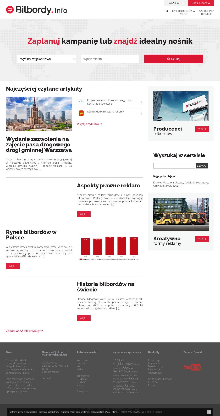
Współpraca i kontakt (206, 12)
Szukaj (175, 59)
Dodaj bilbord (200, 2)
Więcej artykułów (88, 124)
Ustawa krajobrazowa (124, 387)
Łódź (79, 366)
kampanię (63, 41)
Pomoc (152, 385)
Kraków (157, 182)
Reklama (153, 382)
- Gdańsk (82, 379)
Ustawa (179, 182)
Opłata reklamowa (123, 369)
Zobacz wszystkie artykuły (23, 331)
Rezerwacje (154, 369)
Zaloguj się (174, 2)
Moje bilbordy (155, 366)
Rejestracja (154, 360)
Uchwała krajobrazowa (165, 185)
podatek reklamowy (120, 379)
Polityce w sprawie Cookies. (149, 411)
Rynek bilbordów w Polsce (183, 12)
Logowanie (154, 363)
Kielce (80, 369)
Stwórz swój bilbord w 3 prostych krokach (54, 353)
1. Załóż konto (49, 362)
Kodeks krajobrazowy (196, 182)
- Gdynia (81, 382)
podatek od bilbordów (128, 375)
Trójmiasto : (83, 375)
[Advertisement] (181, 281)
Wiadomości (155, 372)
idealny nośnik (153, 41)
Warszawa (168, 182)
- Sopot (81, 385)
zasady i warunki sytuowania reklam (126, 391)
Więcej (83, 214)
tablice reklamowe (125, 380)
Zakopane (82, 391)
